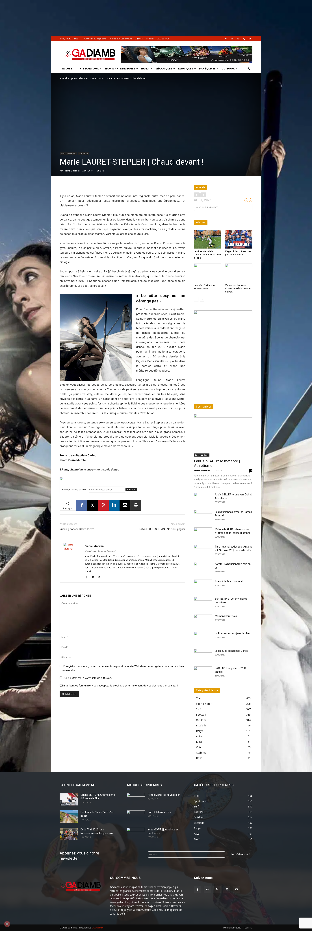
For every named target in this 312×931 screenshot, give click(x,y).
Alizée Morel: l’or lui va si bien (164, 794)
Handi (145, 68)
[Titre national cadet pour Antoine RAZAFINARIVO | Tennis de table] (203, 551)
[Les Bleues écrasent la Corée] (203, 655)
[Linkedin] (114, 505)
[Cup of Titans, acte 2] (136, 816)
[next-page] (202, 299)
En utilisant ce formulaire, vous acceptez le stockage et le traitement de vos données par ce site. (120, 685)
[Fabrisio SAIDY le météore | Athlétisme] (223, 435)
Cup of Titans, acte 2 (159, 812)
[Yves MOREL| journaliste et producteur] (136, 834)
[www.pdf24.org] (122, 480)
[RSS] (237, 38)
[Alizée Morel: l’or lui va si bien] (136, 799)
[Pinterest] (103, 505)
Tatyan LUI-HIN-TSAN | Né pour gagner (162, 529)
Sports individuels (79, 78)
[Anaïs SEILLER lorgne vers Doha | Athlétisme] (203, 499)
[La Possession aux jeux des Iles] (203, 638)
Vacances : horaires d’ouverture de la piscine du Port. (237, 288)
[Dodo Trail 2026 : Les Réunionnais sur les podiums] (69, 834)
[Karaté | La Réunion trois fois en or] (203, 568)
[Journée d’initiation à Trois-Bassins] (207, 273)
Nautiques (185, 68)
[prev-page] (196, 299)
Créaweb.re (97, 927)
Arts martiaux (88, 68)
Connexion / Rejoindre (95, 38)
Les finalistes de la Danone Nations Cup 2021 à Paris (207, 254)
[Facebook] (226, 38)
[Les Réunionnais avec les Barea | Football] (203, 516)
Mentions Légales (232, 927)
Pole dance (97, 78)
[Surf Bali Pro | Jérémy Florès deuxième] (203, 603)
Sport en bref (201, 455)
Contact (149, 38)
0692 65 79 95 (163, 38)
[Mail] (232, 38)
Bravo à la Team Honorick (229, 581)
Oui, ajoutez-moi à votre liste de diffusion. (87, 677)
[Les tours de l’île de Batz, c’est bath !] (69, 816)
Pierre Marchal (72, 170)
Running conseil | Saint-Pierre (77, 529)
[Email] (125, 505)
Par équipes (207, 68)
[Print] (135, 505)
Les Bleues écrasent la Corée (231, 650)
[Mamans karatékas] (203, 620)
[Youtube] (249, 38)
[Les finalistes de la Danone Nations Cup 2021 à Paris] (207, 239)
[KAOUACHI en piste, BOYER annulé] (203, 672)
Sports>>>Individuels (120, 68)
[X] (243, 38)
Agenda (139, 38)
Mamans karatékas (226, 616)
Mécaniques (163, 68)
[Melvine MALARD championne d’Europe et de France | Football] (203, 533)
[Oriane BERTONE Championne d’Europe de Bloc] (69, 799)
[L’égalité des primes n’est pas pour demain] (239, 239)
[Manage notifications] (7, 924)
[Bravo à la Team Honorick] (203, 586)
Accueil (67, 68)
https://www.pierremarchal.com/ (100, 551)
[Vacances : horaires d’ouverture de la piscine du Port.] (239, 273)
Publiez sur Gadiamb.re (120, 38)
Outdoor (228, 68)
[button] (248, 69)
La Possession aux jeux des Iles (232, 633)
